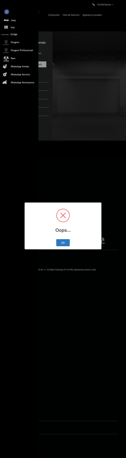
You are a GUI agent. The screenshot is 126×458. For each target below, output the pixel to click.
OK (63, 243)
